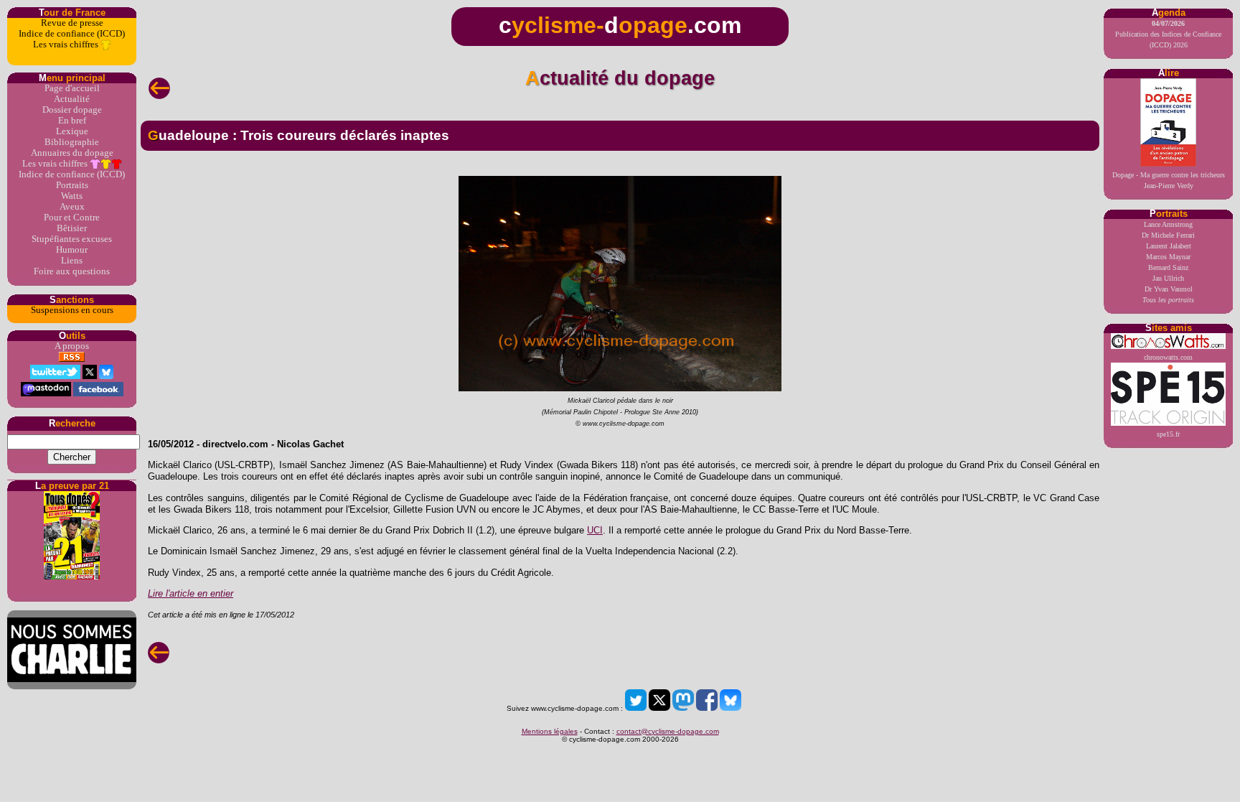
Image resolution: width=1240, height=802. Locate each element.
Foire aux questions (72, 271)
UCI (595, 530)
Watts (72, 196)
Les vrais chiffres (66, 44)
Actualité (72, 99)
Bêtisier (72, 228)
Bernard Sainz (1168, 267)
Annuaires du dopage (72, 153)
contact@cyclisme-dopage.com (667, 731)
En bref (72, 121)
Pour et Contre (72, 218)
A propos (72, 346)
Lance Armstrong (1168, 224)
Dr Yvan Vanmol (1169, 289)
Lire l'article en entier (190, 593)
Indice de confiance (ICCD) (72, 34)
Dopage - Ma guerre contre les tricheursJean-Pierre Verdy (1168, 180)
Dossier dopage (72, 110)
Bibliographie (71, 142)
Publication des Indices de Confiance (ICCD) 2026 (1168, 34)
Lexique (72, 131)
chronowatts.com (1168, 357)
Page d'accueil (72, 88)
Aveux (72, 207)
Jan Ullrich (1168, 278)
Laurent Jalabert (1168, 246)
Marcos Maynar (1168, 257)
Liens (72, 261)
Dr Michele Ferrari (1168, 235)
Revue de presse (72, 23)
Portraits (72, 185)
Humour (72, 250)
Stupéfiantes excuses (72, 239)
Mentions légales (550, 731)
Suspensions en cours (72, 310)
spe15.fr (1168, 434)
